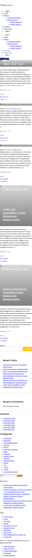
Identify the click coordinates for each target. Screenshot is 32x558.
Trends (6, 470)
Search (2, 346)
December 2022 (9, 425)
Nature (18, 109)
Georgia (6, 445)
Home (6, 13)
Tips (5, 465)
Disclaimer (7, 530)
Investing (7, 454)
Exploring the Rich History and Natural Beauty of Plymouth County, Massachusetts (14, 92)
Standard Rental (9, 555)
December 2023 (9, 421)
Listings (6, 16)
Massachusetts (9, 109)
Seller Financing (16, 22)
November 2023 (9, 423)
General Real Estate (11, 443)
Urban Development (11, 472)
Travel (25, 109)
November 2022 (9, 427)
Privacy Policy (8, 517)
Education (7, 441)
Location (23, 107)
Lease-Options (16, 24)
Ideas (5, 452)
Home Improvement (11, 450)
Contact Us (8, 29)
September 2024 (9, 418)
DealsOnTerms (12, 20)
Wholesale (7, 553)
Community (7, 107)
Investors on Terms (10, 526)
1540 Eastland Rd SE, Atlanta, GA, (15, 535)
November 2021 (9, 430)
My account (8, 532)
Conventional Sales (13, 18)
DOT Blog (7, 27)
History (15, 107)
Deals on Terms (9, 528)
